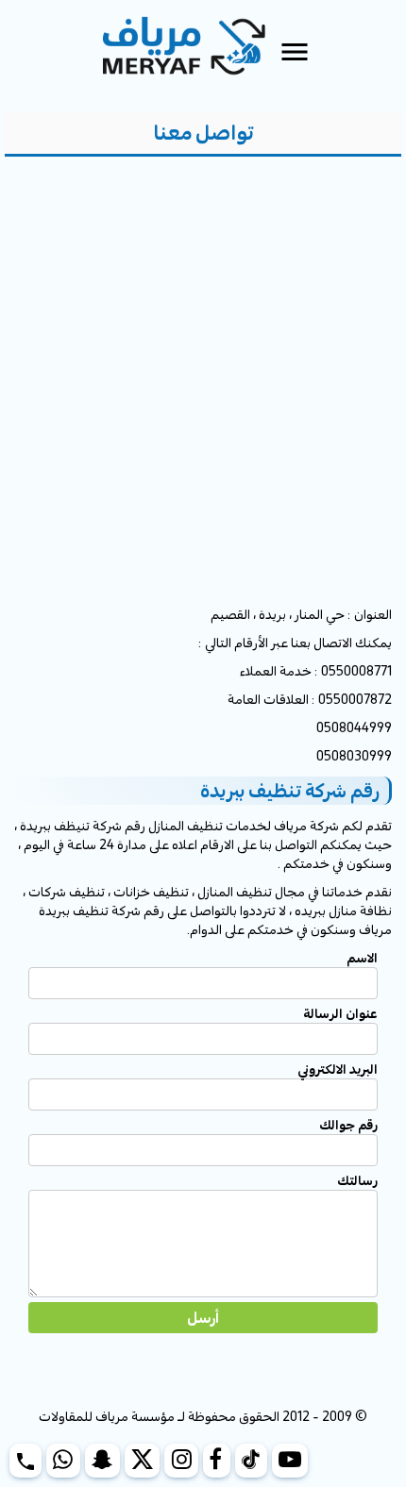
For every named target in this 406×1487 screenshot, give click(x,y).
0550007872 (355, 699)
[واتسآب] (63, 1461)
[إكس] (143, 1461)
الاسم (362, 957)
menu (295, 52)
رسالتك (357, 1180)
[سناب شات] (102, 1461)
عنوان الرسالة (340, 1013)
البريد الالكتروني (337, 1069)
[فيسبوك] (216, 1461)
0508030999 (354, 755)
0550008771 (356, 670)
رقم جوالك (348, 1124)
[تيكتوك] (251, 1461)
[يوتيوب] (290, 1461)
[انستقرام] (181, 1461)
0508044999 (354, 727)
